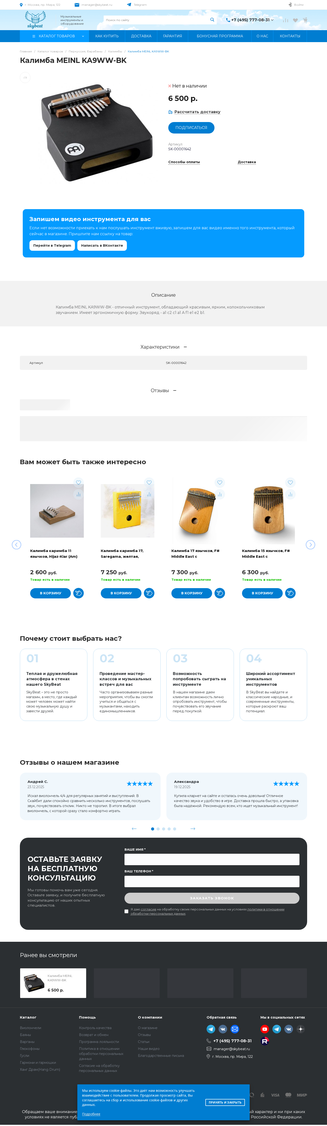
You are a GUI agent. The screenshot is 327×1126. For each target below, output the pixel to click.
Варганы (27, 1042)
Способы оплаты (184, 162)
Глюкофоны (29, 1049)
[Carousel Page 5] (174, 829)
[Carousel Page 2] (158, 829)
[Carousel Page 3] (163, 829)
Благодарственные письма (161, 1056)
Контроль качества (95, 1028)
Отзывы (144, 1035)
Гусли (24, 1056)
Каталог (28, 1017)
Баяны (25, 1035)
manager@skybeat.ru (97, 4)
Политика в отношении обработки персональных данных (101, 1054)
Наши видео (149, 1049)
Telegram (140, 4)
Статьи (143, 1042)
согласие (148, 909)
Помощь (87, 1017)
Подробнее (91, 1114)
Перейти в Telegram (52, 245)
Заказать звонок (212, 898)
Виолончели (30, 1028)
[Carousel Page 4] (169, 829)
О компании (150, 1017)
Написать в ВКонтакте (102, 245)
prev (134, 829)
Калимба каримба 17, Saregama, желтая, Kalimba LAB (122, 556)
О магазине (148, 1028)
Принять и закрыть (225, 1102)
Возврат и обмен (93, 1035)
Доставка (247, 162)
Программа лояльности (99, 1042)
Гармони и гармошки (38, 1062)
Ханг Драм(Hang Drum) (40, 1069)
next (193, 829)
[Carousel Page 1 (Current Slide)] (152, 829)
